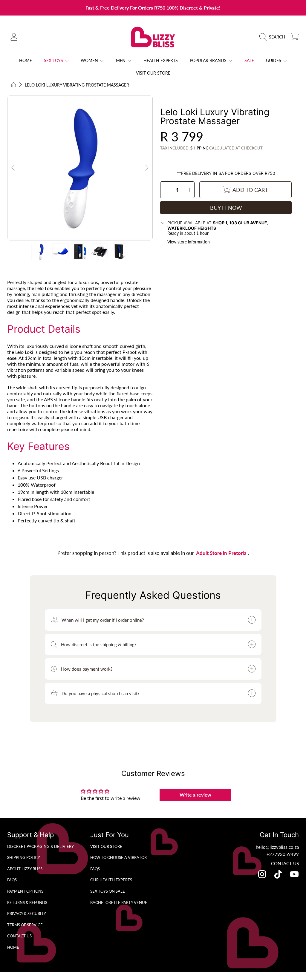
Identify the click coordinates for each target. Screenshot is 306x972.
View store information (188, 241)
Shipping (199, 148)
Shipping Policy (23, 857)
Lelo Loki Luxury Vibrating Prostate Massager (77, 84)
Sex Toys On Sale (107, 891)
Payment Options (25, 891)
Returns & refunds (27, 902)
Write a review (195, 794)
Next (146, 168)
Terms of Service (25, 924)
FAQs (12, 879)
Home (13, 947)
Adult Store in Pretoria (222, 553)
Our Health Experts (111, 879)
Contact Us (19, 936)
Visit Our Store (106, 846)
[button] (273, 37)
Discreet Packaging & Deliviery (40, 846)
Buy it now (226, 207)
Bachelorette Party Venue (118, 902)
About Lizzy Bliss (24, 868)
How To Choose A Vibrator (118, 857)
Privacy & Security (26, 913)
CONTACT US (285, 863)
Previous (13, 168)
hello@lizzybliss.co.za (277, 847)
